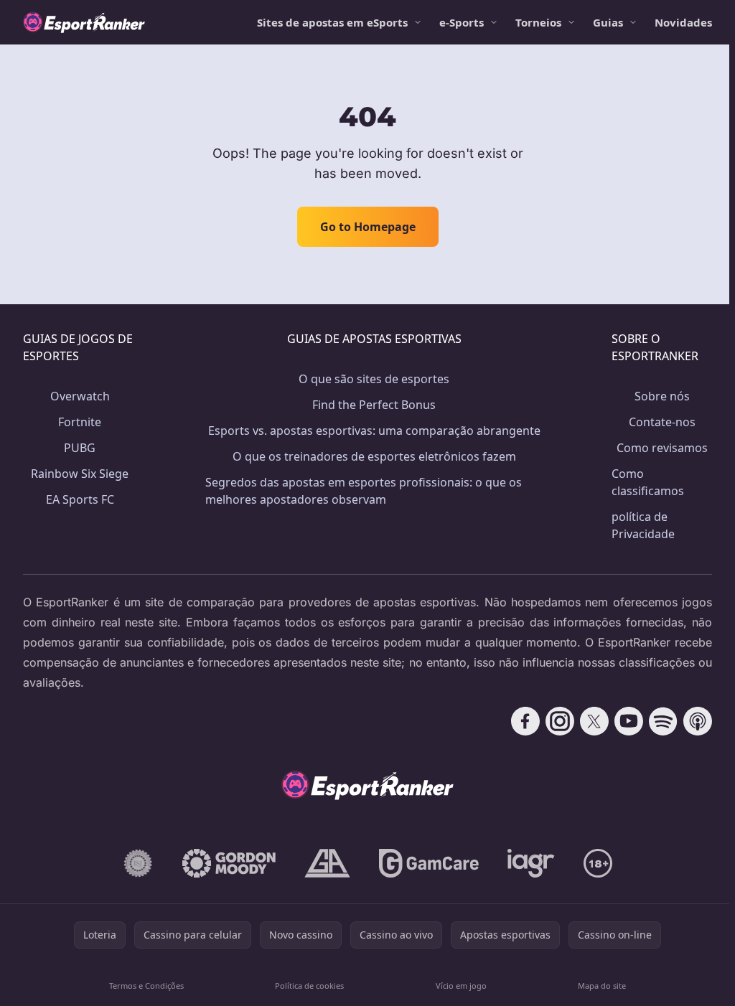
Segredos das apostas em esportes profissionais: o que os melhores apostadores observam (363, 490)
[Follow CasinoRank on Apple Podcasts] (697, 721)
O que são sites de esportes (374, 379)
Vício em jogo (461, 985)
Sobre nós (662, 396)
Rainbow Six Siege (79, 473)
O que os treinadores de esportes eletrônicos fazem (374, 456)
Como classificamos (648, 482)
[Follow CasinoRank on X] (594, 721)
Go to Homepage (368, 227)
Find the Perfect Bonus (374, 405)
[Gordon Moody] (229, 863)
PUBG (79, 448)
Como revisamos (662, 448)
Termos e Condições (146, 985)
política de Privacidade (643, 525)
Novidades (683, 22)
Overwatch (80, 396)
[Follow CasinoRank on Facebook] (525, 721)
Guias (608, 22)
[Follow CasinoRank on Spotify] (663, 721)
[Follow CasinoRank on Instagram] (560, 721)
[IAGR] (531, 863)
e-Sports (461, 22)
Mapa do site (602, 985)
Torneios (538, 22)
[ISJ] (138, 863)
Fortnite (79, 422)
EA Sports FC (80, 499)
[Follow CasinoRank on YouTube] (628, 721)
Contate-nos (662, 422)
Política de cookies (309, 985)
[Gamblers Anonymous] (327, 863)
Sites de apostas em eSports (332, 22)
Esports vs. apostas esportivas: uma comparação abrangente (374, 430)
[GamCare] (429, 863)
